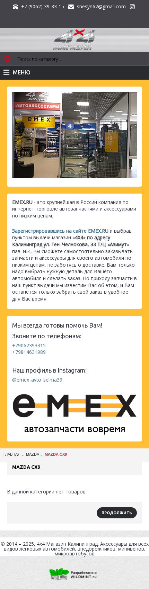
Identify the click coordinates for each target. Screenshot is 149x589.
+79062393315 (29, 345)
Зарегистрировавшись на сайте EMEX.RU (60, 230)
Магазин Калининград (72, 544)
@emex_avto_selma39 (37, 379)
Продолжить (117, 513)
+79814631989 (29, 352)
